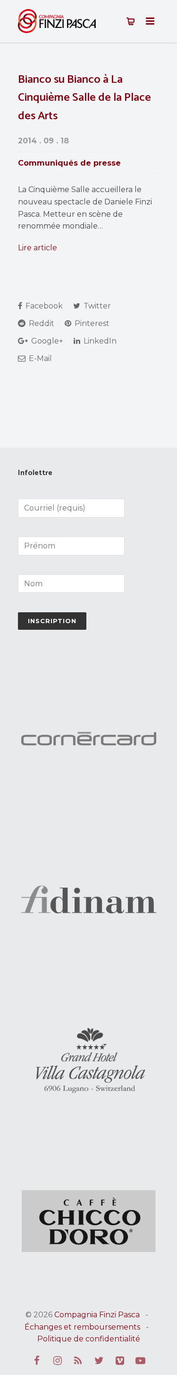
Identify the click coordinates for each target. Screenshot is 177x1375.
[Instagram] (57, 1360)
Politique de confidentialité (88, 1338)
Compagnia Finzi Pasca (97, 1314)
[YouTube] (140, 1360)
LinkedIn (99, 340)
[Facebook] (36, 1360)
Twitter (96, 305)
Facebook (43, 305)
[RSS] (78, 1360)
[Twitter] (99, 1360)
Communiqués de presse (69, 163)
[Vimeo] (119, 1360)
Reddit (40, 323)
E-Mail (39, 358)
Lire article (37, 247)
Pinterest (91, 323)
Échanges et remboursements (82, 1326)
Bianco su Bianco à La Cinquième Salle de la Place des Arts (84, 98)
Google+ (46, 340)
